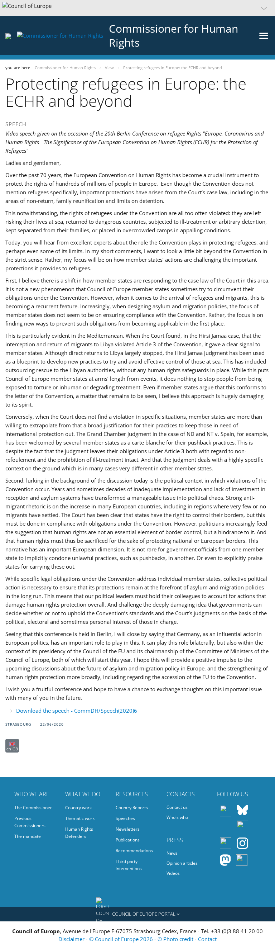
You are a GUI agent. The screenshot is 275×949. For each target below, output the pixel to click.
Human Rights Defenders (79, 832)
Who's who (177, 817)
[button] (137, 8)
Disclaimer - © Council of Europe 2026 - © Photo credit (126, 939)
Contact (207, 939)
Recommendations (134, 851)
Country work (78, 808)
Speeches (125, 818)
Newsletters (128, 829)
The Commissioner (33, 808)
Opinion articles (182, 863)
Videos (173, 873)
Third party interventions (129, 865)
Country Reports (132, 808)
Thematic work (80, 818)
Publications (128, 840)
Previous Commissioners (29, 822)
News (172, 853)
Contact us (177, 807)
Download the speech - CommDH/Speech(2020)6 (76, 710)
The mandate (27, 836)
